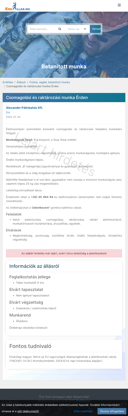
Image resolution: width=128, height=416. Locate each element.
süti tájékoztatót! (28, 411)
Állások (21, 82)
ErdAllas (8, 82)
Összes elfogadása (112, 411)
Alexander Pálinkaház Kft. (24, 107)
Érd (8, 112)
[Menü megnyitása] (119, 5)
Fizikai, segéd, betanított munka (50, 82)
